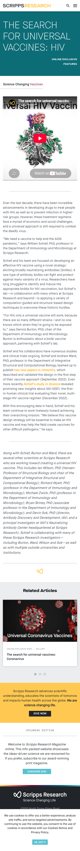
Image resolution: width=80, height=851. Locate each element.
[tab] (35, 674)
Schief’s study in (42, 384)
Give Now (40, 713)
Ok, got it (40, 842)
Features (70, 64)
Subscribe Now (36, 771)
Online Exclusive (64, 59)
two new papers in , (35, 370)
